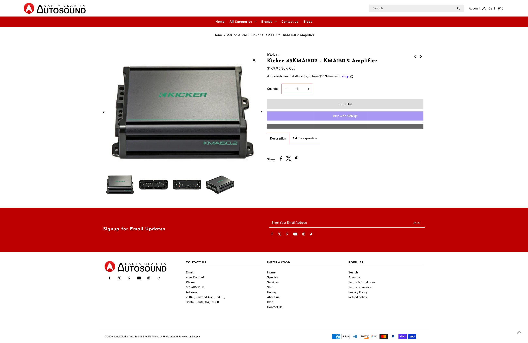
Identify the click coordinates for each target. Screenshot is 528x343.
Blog (270, 302)
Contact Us (275, 307)
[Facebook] (272, 234)
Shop (270, 287)
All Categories (241, 22)
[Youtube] (295, 234)
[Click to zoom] (254, 60)
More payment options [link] (345, 126)
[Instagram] (303, 234)
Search (353, 272)
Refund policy (357, 297)
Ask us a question (304, 138)
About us (273, 297)
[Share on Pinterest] (296, 159)
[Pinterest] (287, 234)
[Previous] (104, 112)
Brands (266, 22)
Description (278, 138)
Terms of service (359, 287)
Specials (273, 277)
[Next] (261, 112)
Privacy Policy (358, 292)
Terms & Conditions (362, 282)
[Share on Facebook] (281, 159)
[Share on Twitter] (288, 159)
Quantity (272, 89)
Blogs (307, 22)
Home (220, 22)
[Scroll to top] (519, 332)
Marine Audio (236, 35)
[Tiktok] (311, 234)
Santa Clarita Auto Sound (128, 336)
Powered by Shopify (189, 336)
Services (273, 282)
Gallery (272, 292)
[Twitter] (279, 234)
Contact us (290, 22)
